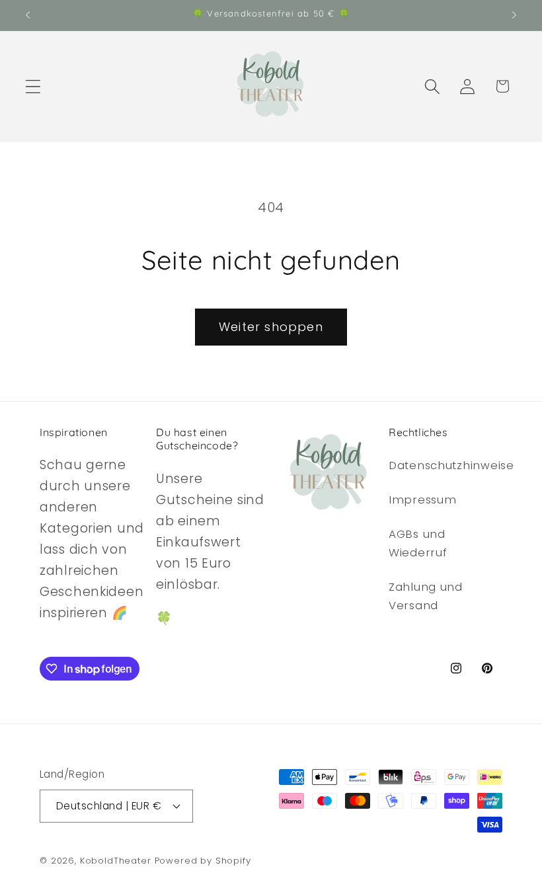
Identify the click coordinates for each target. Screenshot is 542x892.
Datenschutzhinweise (451, 465)
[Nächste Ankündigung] (514, 15)
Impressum (422, 499)
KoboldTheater (115, 860)
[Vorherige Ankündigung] (27, 15)
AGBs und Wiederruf (418, 543)
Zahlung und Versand (426, 596)
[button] (33, 86)
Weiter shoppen (271, 326)
